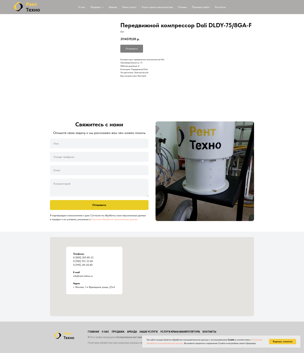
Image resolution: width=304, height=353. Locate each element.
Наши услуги (129, 7)
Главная (93, 331)
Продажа (118, 331)
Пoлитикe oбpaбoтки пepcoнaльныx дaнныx (114, 219)
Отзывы (182, 7)
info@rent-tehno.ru (83, 276)
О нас (81, 7)
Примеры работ (201, 7)
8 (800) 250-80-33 (83, 257)
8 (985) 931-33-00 (83, 261)
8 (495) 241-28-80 (83, 264)
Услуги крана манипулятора (157, 7)
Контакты (220, 7)
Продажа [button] (95, 7)
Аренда (113, 7)
